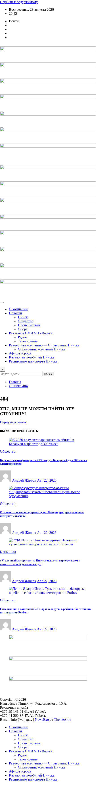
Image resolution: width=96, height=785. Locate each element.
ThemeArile (62, 719)
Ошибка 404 (18, 386)
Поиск (48, 374)
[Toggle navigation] (2, 302)
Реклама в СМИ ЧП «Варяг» (30, 333)
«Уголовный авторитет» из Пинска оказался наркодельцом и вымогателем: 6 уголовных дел (40, 562)
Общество (25, 321)
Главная (15, 382)
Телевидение (28, 341)
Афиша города (20, 353)
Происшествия (29, 325)
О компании (18, 309)
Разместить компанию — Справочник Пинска (44, 345)
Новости (15, 313)
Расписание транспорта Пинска (33, 361)
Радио (22, 337)
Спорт (22, 329)
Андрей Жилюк (24, 480)
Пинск (23, 317)
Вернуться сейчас (13, 422)
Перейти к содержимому (19, 2)
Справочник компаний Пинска (41, 349)
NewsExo (42, 719)
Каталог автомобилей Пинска (31, 357)
